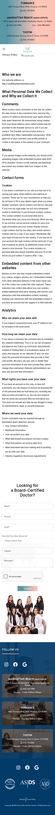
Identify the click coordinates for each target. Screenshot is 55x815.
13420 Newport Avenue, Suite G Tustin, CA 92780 (27, 36)
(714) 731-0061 (28, 40)
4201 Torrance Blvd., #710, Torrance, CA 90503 (27, 7)
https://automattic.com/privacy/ (30, 135)
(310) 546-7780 (14, 25)
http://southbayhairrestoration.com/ (18, 83)
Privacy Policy (31, 799)
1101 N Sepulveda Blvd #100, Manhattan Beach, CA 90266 (27, 22)
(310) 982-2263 (43, 25)
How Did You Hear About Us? (15, 536)
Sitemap (22, 799)
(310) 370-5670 (28, 11)
